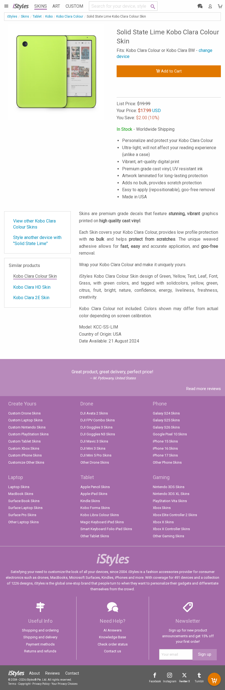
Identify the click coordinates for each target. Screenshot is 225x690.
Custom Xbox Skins (23, 448)
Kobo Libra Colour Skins (99, 515)
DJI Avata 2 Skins (94, 413)
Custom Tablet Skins (24, 441)
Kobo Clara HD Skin (31, 287)
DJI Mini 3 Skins (92, 448)
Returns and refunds (40, 651)
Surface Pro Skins (22, 515)
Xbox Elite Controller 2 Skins (175, 515)
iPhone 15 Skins (165, 441)
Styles (21, 6)
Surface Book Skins (24, 501)
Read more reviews (203, 388)
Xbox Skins (162, 508)
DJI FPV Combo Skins (97, 420)
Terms (12, 683)
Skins (40, 6)
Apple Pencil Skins (95, 487)
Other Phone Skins (167, 462)
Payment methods (40, 644)
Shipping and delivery (40, 637)
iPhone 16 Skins (165, 448)
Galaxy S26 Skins (166, 427)
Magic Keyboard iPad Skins (102, 522)
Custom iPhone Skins (25, 455)
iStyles (12, 16)
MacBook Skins (20, 494)
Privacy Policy (41, 683)
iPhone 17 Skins (165, 455)
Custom (74, 6)
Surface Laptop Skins (25, 508)
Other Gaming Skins (168, 536)
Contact (72, 673)
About (34, 673)
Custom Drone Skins (24, 413)
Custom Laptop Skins (25, 420)
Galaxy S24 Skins (166, 413)
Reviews (52, 673)
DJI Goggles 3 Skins (96, 427)
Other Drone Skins (94, 462)
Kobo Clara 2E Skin (31, 297)
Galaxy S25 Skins (166, 420)
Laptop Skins (18, 487)
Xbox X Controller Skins (171, 529)
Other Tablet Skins (94, 536)
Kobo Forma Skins (95, 508)
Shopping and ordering (40, 630)
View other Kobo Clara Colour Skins (34, 224)
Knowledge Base (112, 637)
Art (56, 6)
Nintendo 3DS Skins (168, 487)
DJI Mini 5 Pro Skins (95, 455)
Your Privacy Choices (65, 683)
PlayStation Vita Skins (170, 501)
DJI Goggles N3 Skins (97, 434)
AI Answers (112, 630)
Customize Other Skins (26, 462)
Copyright (24, 683)
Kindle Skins (90, 501)
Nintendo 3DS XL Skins (171, 494)
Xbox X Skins (163, 522)
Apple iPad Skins (93, 494)
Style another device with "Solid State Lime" (37, 240)
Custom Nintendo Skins (27, 427)
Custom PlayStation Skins (28, 434)
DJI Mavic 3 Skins (94, 441)
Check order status (113, 644)
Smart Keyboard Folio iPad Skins (106, 529)
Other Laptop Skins (23, 522)
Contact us (112, 651)
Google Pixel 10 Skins (170, 434)
